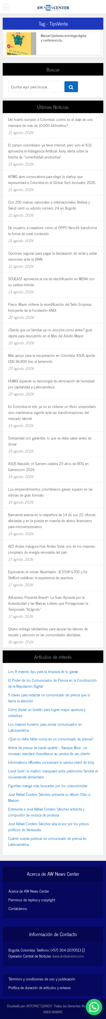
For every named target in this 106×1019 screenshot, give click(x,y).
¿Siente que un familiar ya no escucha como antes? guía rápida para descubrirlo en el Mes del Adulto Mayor (50, 332)
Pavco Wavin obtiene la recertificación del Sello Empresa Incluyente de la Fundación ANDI (49, 307)
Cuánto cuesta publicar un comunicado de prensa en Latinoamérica (47, 841)
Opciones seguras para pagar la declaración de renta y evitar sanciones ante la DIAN (52, 256)
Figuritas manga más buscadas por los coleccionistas (48, 785)
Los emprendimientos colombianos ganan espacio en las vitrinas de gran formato (50, 492)
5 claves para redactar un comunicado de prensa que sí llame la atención (49, 697)
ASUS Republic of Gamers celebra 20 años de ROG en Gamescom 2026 (48, 466)
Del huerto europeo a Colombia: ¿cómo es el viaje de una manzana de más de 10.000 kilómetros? (50, 122)
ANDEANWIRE (53, 1012)
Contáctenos (17, 908)
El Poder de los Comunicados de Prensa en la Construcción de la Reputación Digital (52, 683)
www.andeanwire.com (68, 956)
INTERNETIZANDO (39, 1006)
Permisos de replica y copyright (31, 900)
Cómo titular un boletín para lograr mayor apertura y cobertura (47, 712)
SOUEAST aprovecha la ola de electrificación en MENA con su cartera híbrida (51, 281)
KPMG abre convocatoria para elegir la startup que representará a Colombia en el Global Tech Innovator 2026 (51, 179)
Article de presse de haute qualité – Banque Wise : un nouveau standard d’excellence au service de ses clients (49, 750)
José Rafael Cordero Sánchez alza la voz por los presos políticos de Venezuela (48, 826)
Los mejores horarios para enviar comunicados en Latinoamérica (45, 727)
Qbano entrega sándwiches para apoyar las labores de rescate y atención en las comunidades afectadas (48, 631)
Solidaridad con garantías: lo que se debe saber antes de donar (49, 441)
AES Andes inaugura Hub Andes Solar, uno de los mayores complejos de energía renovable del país (51, 549)
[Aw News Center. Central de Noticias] (53, 6)
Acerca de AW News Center (28, 891)
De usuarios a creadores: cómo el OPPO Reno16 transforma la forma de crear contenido (52, 230)
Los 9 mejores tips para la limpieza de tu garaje (43, 671)
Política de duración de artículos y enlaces (39, 987)
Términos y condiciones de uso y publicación (41, 979)
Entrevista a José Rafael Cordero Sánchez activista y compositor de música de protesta (46, 812)
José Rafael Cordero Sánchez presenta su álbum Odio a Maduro (49, 797)
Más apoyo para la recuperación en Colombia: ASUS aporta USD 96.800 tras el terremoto (51, 358)
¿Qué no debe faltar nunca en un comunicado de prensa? (50, 739)
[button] (94, 1007)
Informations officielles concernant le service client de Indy (51, 762)
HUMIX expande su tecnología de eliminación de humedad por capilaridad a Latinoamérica (51, 384)
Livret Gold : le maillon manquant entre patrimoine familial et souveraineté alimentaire (53, 774)
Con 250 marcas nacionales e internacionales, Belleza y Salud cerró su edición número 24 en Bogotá (49, 205)
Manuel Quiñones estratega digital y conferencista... (63, 38)
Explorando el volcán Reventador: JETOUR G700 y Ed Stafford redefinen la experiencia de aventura (47, 574)
